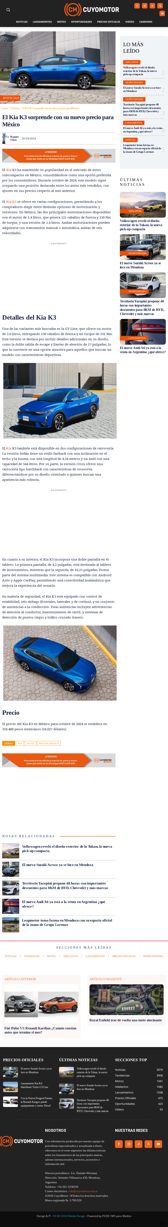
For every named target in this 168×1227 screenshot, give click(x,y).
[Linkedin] (80, 138)
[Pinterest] (60, 138)
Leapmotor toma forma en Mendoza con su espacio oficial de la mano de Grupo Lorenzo (67, 922)
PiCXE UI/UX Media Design (69, 1216)
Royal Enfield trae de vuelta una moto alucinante (125, 1020)
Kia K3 (11, 201)
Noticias (15, 108)
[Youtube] (162, 13)
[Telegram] (100, 138)
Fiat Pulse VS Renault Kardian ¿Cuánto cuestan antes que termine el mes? (40, 1030)
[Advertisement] (59, 276)
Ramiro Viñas (14, 138)
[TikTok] (152, 5)
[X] (160, 5)
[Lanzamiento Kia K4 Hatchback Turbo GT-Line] (10, 1087)
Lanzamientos (133, 123)
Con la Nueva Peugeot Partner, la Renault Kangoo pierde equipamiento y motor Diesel (37, 1102)
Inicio (5, 108)
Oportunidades (134, 82)
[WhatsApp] (70, 138)
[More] (111, 138)
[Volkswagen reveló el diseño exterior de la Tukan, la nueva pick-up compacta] (10, 851)
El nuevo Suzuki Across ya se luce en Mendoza (57, 865)
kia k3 (30, 743)
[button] (8, 10)
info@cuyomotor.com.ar (83, 1191)
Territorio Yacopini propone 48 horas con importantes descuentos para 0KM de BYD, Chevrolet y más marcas (142, 109)
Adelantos (131, 62)
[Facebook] (137, 5)
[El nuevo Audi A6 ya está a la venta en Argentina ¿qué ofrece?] (10, 906)
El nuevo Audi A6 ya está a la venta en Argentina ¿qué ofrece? (143, 129)
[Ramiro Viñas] (3, 138)
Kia (9, 170)
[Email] (90, 138)
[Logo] (92, 9)
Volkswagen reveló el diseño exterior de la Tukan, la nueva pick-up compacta (140, 71)
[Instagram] (144, 5)
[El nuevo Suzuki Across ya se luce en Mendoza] (10, 869)
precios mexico (49, 743)
